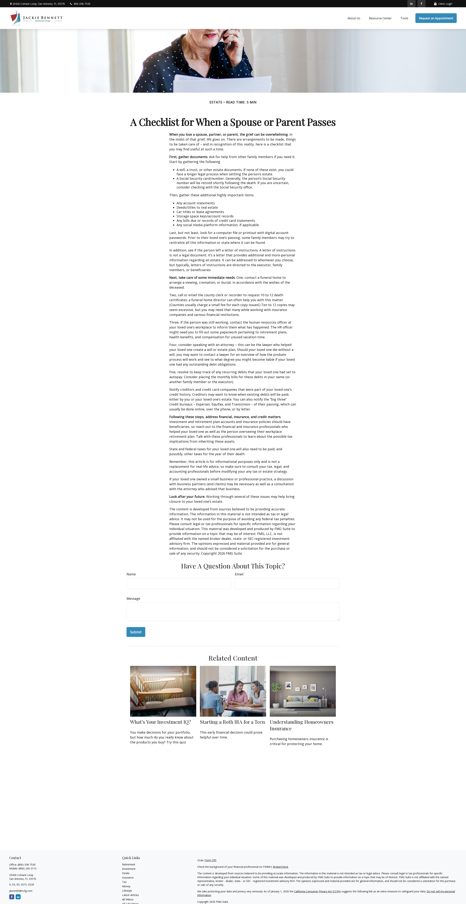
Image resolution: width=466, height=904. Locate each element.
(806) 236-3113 (27, 868)
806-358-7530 (82, 3)
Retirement (128, 864)
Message (133, 598)
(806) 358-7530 (26, 864)
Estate (126, 873)
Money (126, 886)
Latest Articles (130, 895)
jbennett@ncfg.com (20, 891)
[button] (354, 18)
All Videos (127, 899)
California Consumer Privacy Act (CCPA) (317, 891)
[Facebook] (421, 3)
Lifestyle (127, 890)
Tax (124, 882)
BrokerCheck (280, 866)
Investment (128, 868)
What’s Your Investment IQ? (160, 721)
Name (131, 574)
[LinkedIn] (411, 3)
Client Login (445, 3)
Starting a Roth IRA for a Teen (232, 721)
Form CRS (210, 860)
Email (239, 574)
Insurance (128, 877)
